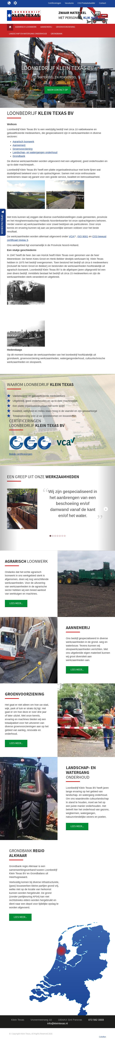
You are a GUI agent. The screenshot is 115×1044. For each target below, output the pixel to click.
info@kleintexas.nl (16, 3)
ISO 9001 (82, 236)
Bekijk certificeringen (20, 454)
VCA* (72, 236)
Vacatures (69, 3)
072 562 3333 (10, 3)
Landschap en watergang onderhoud (28, 33)
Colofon (102, 1037)
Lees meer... (16, 603)
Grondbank (56, 33)
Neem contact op (57, 89)
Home (10, 27)
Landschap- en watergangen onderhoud (35, 152)
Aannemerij (46, 27)
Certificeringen (54, 3)
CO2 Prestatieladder (86, 3)
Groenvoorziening (65, 27)
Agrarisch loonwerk (25, 27)
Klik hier (90, 18)
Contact (102, 3)
